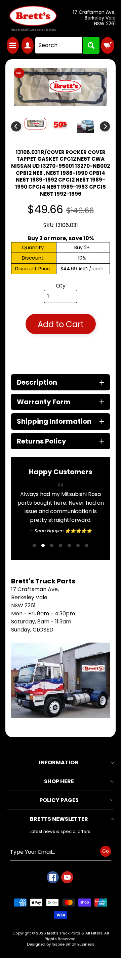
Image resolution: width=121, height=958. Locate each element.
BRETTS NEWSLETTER (59, 819)
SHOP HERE (59, 781)
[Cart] (107, 45)
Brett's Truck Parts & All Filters (75, 933)
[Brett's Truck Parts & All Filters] (33, 18)
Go (105, 851)
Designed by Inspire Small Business (60, 944)
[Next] (105, 126)
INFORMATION (59, 762)
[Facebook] (53, 877)
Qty (61, 286)
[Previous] (16, 126)
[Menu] (13, 45)
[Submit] (91, 45)
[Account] (28, 45)
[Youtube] (67, 877)
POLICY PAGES (59, 800)
